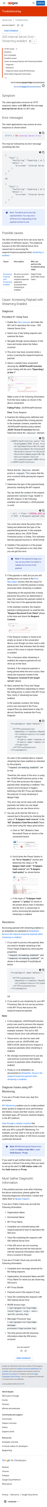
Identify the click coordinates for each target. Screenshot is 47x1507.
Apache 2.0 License (9, 1374)
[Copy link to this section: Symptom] (17, 95)
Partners (5, 1404)
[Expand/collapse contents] (16, 48)
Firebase (5, 1476)
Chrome (5, 1471)
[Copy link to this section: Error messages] (25, 118)
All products (7, 1484)
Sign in (40, 3)
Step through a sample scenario (16, 1123)
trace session (23, 322)
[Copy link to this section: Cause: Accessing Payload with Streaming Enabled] (29, 304)
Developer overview (10, 1442)
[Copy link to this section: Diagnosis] (16, 311)
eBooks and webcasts (11, 1408)
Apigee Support (22, 1199)
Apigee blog (7, 1450)
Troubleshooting (11, 11)
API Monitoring (9, 1105)
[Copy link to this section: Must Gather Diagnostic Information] (20, 1182)
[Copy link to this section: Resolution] (17, 922)
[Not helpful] (22, 25)
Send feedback (11, 31)
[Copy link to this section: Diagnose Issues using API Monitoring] (17, 1091)
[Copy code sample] (43, 132)
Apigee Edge (7, 20)
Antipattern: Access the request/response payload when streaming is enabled (22, 934)
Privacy (5, 1495)
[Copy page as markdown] (30, 41)
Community (7, 1419)
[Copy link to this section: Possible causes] (25, 233)
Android (5, 1467)
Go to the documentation (27, 87)
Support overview (9, 1423)
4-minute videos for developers (15, 1446)
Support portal (8, 1431)
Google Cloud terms (30, 1495)
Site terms (15, 1495)
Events (5, 1400)
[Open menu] (4, 3)
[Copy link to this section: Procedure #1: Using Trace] (30, 317)
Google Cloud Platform (11, 1480)
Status (5, 1427)
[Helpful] (18, 25)
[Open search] (33, 3)
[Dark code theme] (40, 132)
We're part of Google (10, 1396)
